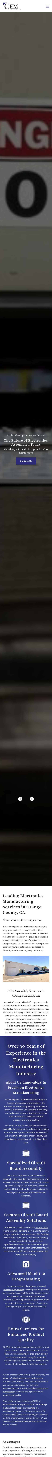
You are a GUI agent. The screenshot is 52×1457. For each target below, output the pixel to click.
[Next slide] (32, 799)
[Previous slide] (20, 799)
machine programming (13, 1289)
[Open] (47, 6)
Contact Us (26, 461)
